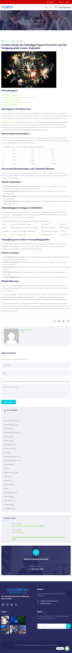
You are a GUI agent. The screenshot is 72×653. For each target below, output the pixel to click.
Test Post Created (18, 532)
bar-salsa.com (8, 428)
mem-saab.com (9, 464)
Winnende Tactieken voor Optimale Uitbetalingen (19, 97)
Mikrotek (7, 468)
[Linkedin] (67, 2)
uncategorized (39, 20)
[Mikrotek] (18, 590)
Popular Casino (9, 484)
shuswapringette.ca (10, 492)
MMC (49, 645)
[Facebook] (60, 2)
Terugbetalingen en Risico (11, 100)
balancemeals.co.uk (10, 424)
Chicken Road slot (9, 122)
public (6, 488)
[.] (46, 8)
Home (30, 20)
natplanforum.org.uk (11, 472)
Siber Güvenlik (9, 496)
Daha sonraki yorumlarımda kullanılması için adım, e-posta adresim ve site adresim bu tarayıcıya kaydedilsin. (35, 381)
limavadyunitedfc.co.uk (12, 456)
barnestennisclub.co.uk (12, 432)
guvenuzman (7, 41)
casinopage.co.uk (10, 444)
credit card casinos (10, 448)
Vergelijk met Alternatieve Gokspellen (15, 102)
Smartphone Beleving (10, 105)
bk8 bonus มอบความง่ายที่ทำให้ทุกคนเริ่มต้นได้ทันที (28, 526)
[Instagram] (63, 2)
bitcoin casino (8, 440)
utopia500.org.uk (10, 508)
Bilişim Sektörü (9, 436)
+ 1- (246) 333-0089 (36, 569)
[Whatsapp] (16, 604)
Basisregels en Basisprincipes (12, 95)
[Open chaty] (67, 648)
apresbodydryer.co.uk (11, 420)
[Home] (7, 7)
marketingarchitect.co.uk (12, 460)
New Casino (8, 480)
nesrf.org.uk (8, 476)
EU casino (7, 452)
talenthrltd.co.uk (9, 500)
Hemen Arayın (62, 5)
